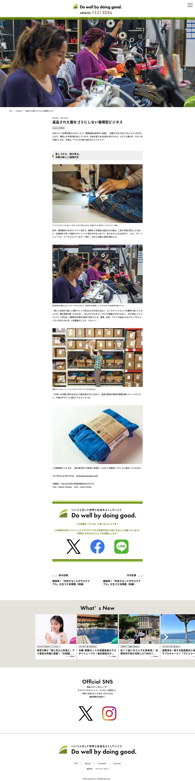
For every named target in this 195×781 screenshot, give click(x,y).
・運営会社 (88, 769)
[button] (166, 637)
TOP (10, 111)
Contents (19, 111)
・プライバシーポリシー (102, 769)
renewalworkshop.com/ (87, 475)
